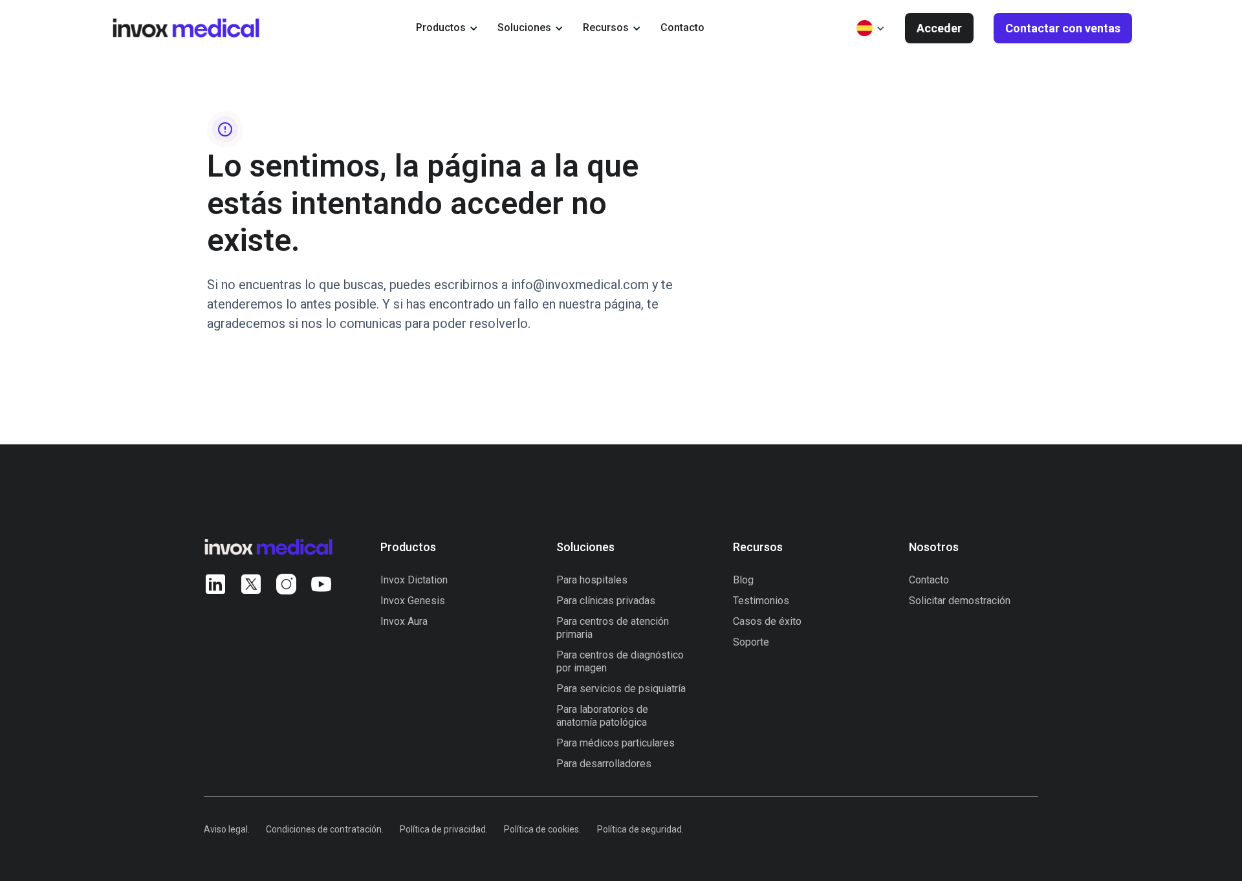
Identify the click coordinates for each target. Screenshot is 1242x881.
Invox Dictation (414, 580)
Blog (743, 580)
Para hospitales (591, 580)
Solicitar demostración (959, 600)
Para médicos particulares (615, 743)
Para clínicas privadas (605, 600)
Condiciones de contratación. (325, 829)
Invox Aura (404, 621)
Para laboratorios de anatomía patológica (602, 715)
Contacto (682, 27)
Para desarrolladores (603, 763)
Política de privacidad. (444, 829)
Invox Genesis (412, 600)
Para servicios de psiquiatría (621, 688)
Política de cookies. (542, 829)
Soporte (751, 642)
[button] (447, 27)
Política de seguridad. (640, 829)
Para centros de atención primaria (612, 627)
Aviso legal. (227, 829)
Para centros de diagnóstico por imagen (620, 661)
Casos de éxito (767, 621)
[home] (186, 27)
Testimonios (761, 600)
